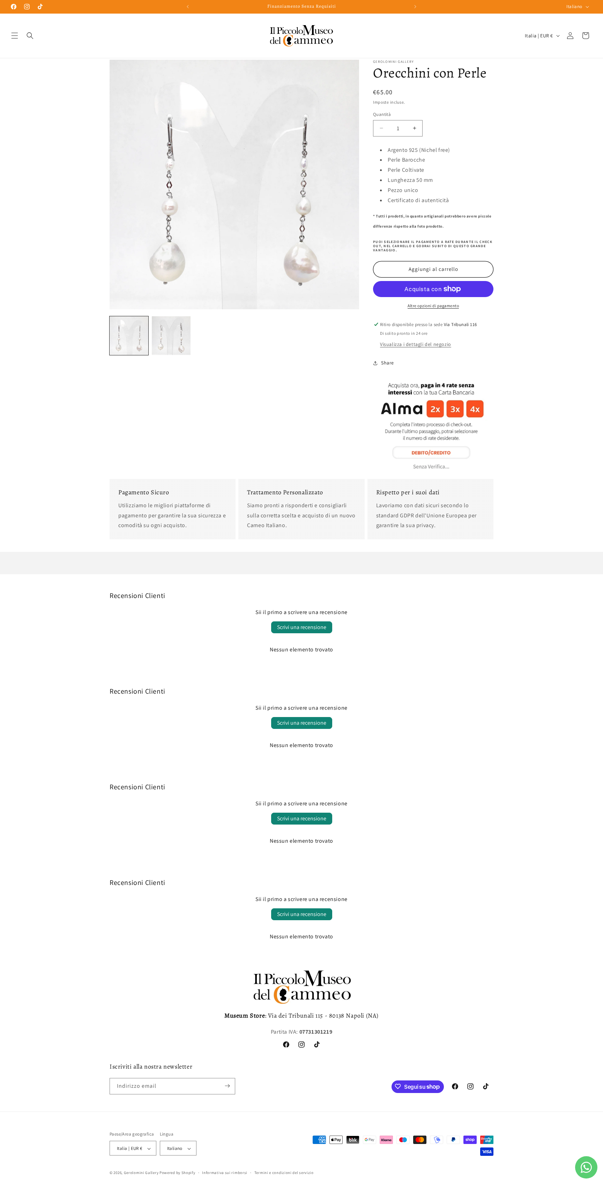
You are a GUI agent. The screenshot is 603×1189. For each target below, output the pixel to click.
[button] (14, 35)
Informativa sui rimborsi (224, 1172)
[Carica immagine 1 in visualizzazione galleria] (129, 335)
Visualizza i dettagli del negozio (415, 344)
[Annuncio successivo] (415, 6)
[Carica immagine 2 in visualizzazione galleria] (171, 335)
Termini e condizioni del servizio (284, 1172)
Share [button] (387, 363)
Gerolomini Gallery (141, 1172)
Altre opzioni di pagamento (433, 305)
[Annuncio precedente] (187, 6)
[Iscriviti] (227, 1086)
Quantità (382, 114)
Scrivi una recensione (301, 627)
